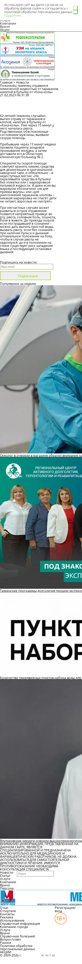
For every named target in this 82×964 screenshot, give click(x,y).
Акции (5, 30)
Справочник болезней (17, 936)
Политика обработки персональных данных (17, 947)
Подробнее (12, 15)
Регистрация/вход (65, 909)
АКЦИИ (5, 952)
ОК (75, 10)
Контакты (7, 914)
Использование (12, 920)
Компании (8, 23)
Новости (22, 82)
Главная (6, 82)
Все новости (13, 257)
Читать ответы (71, 109)
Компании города (14, 927)
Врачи (5, 26)
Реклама (6, 917)
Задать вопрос (71, 98)
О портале (8, 911)
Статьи (5, 875)
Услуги (5, 879)
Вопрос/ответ (10, 939)
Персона (7, 888)
